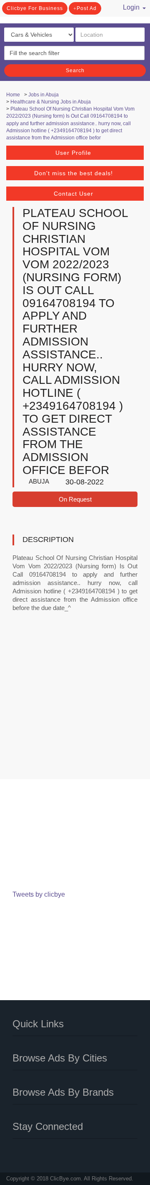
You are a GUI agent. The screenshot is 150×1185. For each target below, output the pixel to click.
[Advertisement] (75, 701)
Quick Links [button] (38, 1023)
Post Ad (87, 8)
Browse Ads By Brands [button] (63, 1092)
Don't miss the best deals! (73, 173)
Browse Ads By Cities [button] (59, 1058)
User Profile (73, 152)
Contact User (73, 193)
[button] (131, 6)
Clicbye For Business (35, 8)
